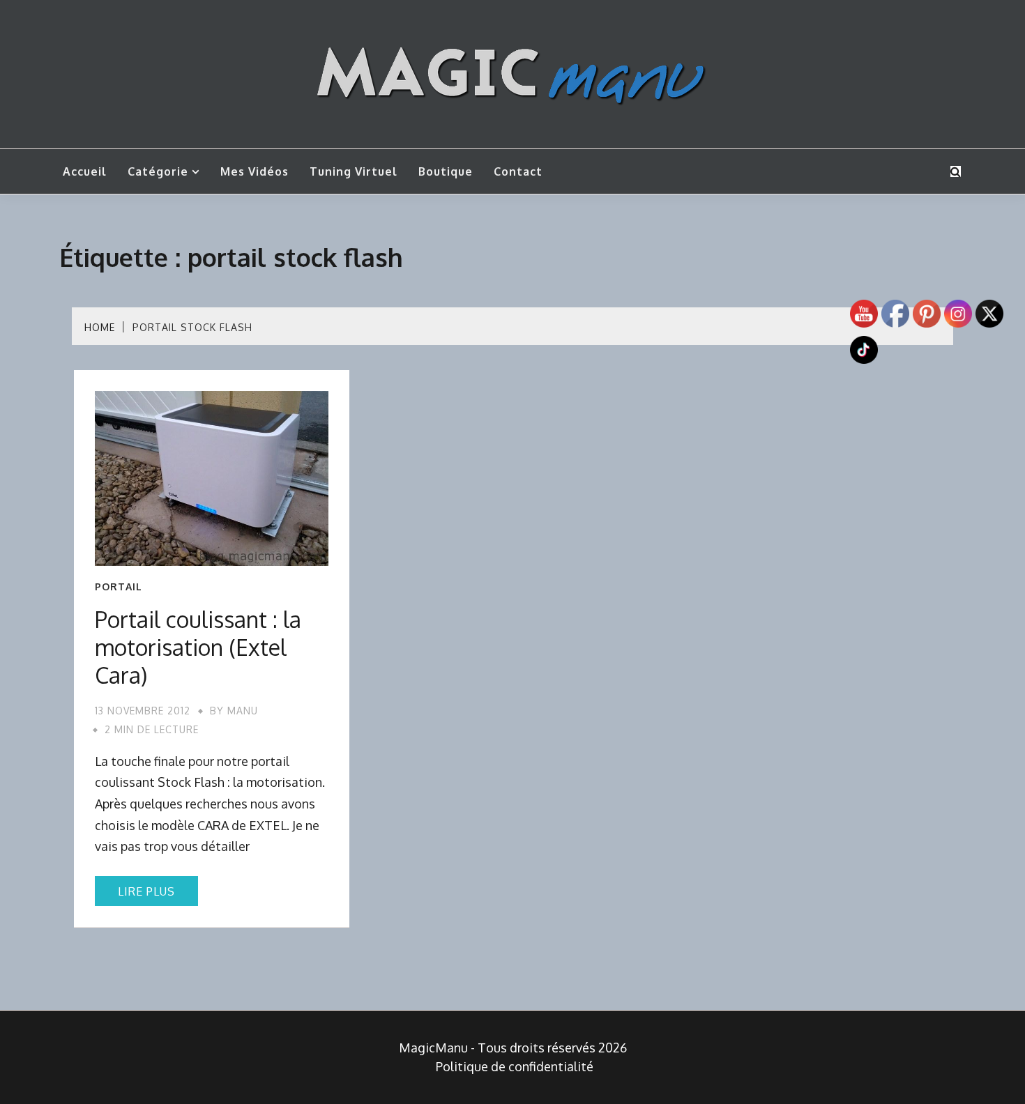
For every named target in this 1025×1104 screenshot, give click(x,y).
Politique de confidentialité (514, 1066)
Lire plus (146, 891)
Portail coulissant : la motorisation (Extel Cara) (198, 647)
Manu (242, 710)
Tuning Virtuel (353, 171)
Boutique (445, 171)
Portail (118, 587)
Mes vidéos (254, 171)
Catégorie (158, 171)
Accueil (85, 171)
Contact (518, 171)
